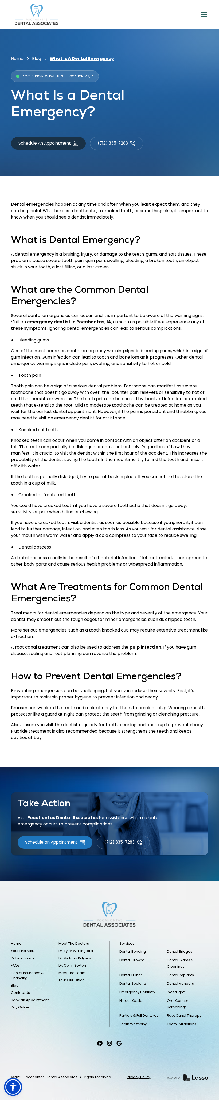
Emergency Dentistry (137, 992)
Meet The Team (71, 972)
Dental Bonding (132, 951)
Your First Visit (22, 950)
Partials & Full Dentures (138, 1015)
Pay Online (20, 1007)
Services (126, 943)
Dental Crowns (132, 960)
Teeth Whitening (133, 1024)
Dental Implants (180, 975)
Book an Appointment (30, 1000)
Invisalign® (176, 992)
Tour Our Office (71, 980)
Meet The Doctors (73, 943)
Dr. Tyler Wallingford (75, 950)
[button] (202, 14)
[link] (36, 14)
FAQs (15, 965)
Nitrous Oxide (130, 1000)
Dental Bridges (179, 951)
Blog (36, 58)
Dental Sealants (133, 983)
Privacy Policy (138, 1076)
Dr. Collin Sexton (72, 965)
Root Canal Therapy (184, 1015)
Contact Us (20, 992)
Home (17, 58)
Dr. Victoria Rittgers (74, 958)
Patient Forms (22, 958)
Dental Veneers (180, 983)
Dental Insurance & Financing (27, 975)
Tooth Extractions (181, 1024)
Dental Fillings (131, 975)
